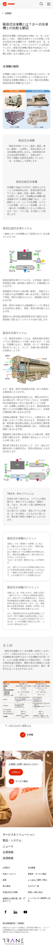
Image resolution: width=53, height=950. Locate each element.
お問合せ (16, 772)
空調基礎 (8, 13)
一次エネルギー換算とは (19, 725)
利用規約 (21, 923)
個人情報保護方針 (9, 923)
